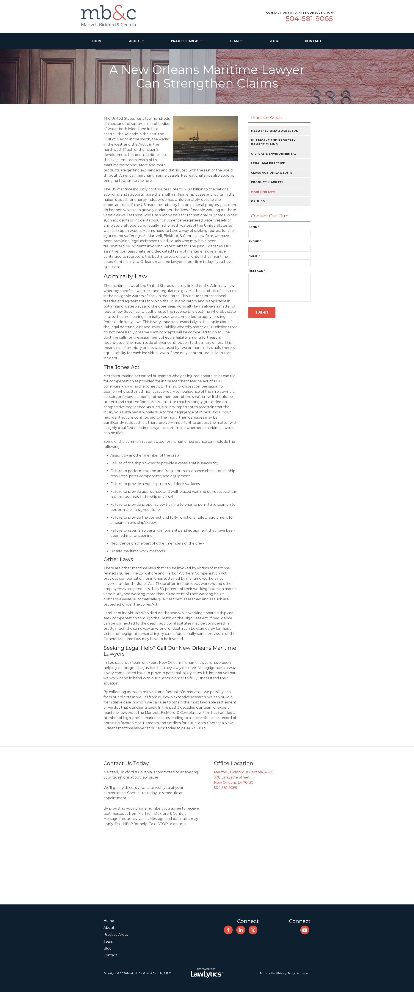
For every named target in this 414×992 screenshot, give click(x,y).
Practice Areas (185, 41)
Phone (254, 241)
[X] (253, 930)
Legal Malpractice (268, 163)
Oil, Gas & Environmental (274, 153)
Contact (313, 41)
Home (97, 41)
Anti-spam (303, 973)
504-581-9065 (309, 18)
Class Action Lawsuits (271, 172)
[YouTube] (304, 930)
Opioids (258, 201)
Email (254, 256)
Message (256, 270)
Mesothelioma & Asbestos (274, 130)
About (135, 41)
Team (234, 41)
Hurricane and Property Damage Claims (273, 142)
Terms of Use (267, 973)
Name (253, 226)
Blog (273, 41)
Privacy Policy (286, 973)
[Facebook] (228, 930)
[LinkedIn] (240, 930)
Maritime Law (263, 191)
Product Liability (267, 182)
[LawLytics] (207, 973)
